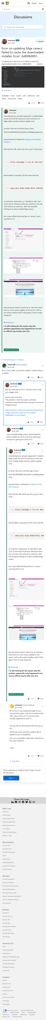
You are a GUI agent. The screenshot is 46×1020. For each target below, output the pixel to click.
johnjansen (9, 322)
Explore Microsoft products (9, 832)
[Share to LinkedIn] (12, 802)
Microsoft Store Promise (9, 866)
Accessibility (6, 1001)
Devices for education (8, 882)
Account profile (6, 845)
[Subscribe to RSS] (30, 802)
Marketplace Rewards (8, 967)
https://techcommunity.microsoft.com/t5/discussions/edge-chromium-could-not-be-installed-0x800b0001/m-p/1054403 (24, 412)
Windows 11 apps (7, 835)
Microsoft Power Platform (9, 926)
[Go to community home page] (7, 3)
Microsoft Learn (7, 953)
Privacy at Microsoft (8, 990)
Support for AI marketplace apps (11, 957)
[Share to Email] (34, 802)
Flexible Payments (7, 869)
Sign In (41, 3)
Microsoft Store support (9, 852)
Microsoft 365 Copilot (8, 933)
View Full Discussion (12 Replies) (13, 360)
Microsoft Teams (7, 930)
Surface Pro (5, 811)
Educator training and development (12, 896)
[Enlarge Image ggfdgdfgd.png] (23, 288)
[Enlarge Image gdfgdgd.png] (23, 240)
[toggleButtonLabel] (42, 9)
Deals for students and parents (11, 899)
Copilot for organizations (9, 822)
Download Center (7, 849)
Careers (5, 980)
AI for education (7, 903)
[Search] (28, 3)
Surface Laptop (6, 815)
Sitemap (5, 1012)
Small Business (6, 937)
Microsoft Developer (8, 950)
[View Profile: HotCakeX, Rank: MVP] (4, 41)
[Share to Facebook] (16, 802)
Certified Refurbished (8, 862)
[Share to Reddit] (23, 802)
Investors (5, 994)
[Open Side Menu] (3, 3)
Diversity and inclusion (8, 997)
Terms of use (6, 1014)
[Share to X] (19, 802)
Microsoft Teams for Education (10, 886)
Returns (5, 855)
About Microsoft (7, 983)
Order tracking (6, 859)
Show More (7, 90)
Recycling (31, 1014)
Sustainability (6, 1004)
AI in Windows (6, 829)
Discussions (7, 9)
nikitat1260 (11, 365)
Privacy (23, 1012)
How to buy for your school (9, 893)
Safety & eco (23, 1014)
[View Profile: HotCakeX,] (6, 111)
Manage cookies (31, 1012)
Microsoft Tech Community (9, 960)
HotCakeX (11, 40)
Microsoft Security (7, 916)
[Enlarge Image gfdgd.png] (23, 266)
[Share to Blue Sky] (26, 802)
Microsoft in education (8, 879)
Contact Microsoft (14, 1012)
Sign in (11, 778)
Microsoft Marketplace (8, 963)
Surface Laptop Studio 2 (9, 818)
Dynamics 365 (6, 919)
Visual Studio (6, 970)
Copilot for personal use (9, 825)
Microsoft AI (6, 913)
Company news (6, 987)
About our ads (6, 1016)
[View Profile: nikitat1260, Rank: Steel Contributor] (4, 366)
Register (34, 3)
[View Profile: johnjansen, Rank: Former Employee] (12, 706)
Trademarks (15, 1014)
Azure (4, 946)
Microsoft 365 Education (9, 889)
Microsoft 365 (6, 923)
